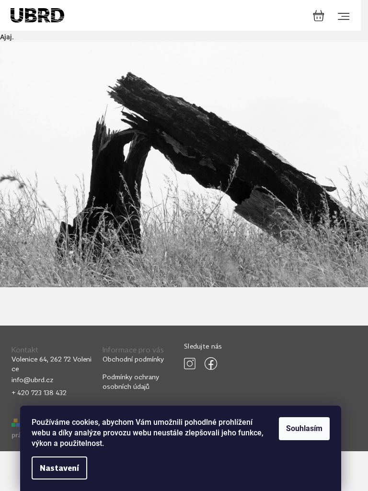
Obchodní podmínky (133, 359)
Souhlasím (304, 428)
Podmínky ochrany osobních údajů (131, 381)
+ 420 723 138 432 (39, 392)
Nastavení (59, 468)
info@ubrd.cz (32, 379)
